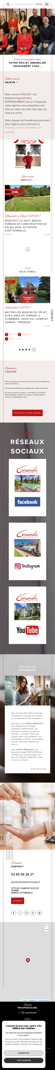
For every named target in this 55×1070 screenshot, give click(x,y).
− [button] (47, 929)
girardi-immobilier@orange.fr (25, 882)
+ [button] (47, 925)
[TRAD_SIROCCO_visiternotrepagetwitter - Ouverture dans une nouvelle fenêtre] (20, 912)
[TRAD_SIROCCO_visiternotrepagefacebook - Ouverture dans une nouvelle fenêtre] (13, 912)
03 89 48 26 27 (22, 874)
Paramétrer (23, 1053)
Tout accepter (24, 1060)
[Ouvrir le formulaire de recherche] (8, 4)
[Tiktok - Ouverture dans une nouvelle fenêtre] (33, 912)
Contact (52, 315)
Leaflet (24, 1000)
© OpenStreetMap (44, 1000)
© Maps (32, 1000)
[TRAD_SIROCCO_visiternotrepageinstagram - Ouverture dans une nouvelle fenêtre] (26, 912)
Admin (46, 1052)
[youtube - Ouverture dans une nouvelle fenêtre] (39, 912)
